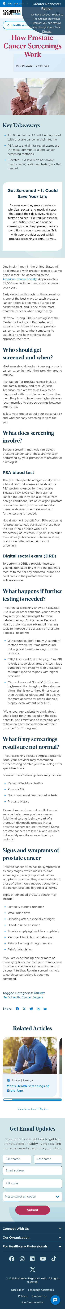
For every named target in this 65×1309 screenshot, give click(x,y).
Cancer (26, 997)
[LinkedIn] (38, 1009)
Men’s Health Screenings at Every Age (28, 1088)
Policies (22, 1296)
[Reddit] (31, 1009)
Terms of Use (39, 1296)
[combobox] (5, 1197)
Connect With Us (16, 1229)
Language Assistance (41, 1289)
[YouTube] (43, 1258)
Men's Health (11, 997)
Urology (39, 992)
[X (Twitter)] (33, 1269)
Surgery (37, 997)
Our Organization (16, 1237)
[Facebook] (17, 1009)
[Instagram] (22, 1258)
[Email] (45, 1009)
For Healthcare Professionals (25, 1246)
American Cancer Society (20, 279)
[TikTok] (54, 1258)
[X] (24, 1009)
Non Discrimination (32, 1302)
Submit (32, 1210)
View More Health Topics (32, 1109)
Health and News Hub (27, 25)
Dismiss (46, 31)
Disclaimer (17, 1289)
